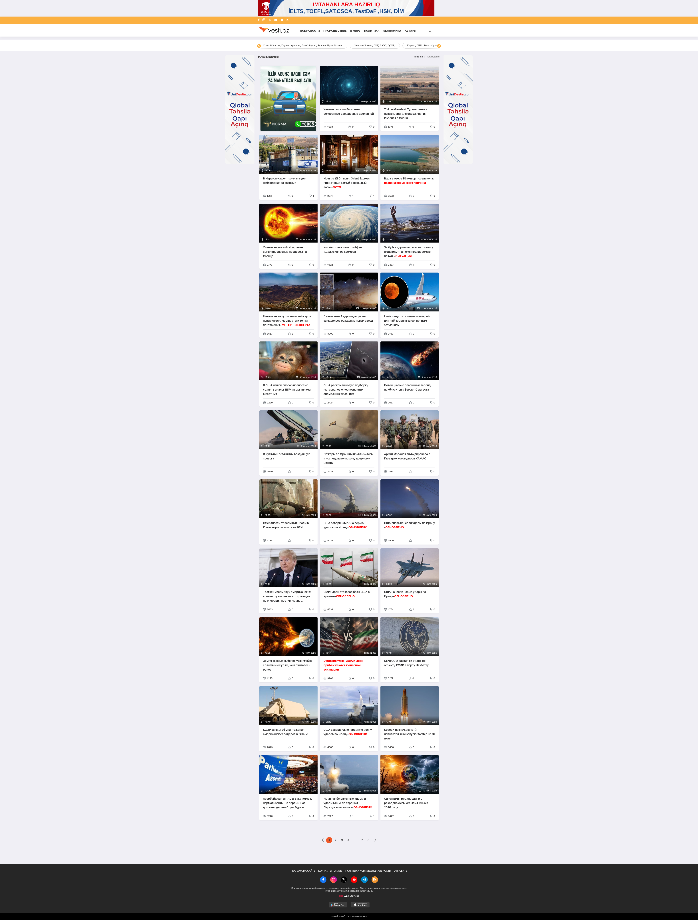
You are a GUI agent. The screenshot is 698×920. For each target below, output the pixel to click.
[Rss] (287, 20)
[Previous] (259, 46)
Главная (418, 56)
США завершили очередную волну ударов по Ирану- (348, 732)
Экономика (392, 30)
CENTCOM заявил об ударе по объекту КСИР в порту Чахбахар (406, 663)
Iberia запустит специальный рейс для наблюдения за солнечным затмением (407, 321)
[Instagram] (263, 20)
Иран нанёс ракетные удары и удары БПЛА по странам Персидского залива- (348, 803)
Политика (372, 30)
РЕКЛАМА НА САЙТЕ (303, 870)
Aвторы (410, 30)
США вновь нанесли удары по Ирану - (409, 525)
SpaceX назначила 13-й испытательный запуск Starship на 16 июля (409, 734)
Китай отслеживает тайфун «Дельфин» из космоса (343, 249)
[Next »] (375, 840)
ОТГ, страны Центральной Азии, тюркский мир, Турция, (294, 45)
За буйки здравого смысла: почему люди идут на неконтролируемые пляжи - (408, 252)
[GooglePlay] (338, 904)
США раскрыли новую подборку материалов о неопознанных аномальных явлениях (346, 389)
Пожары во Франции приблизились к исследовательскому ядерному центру (348, 458)
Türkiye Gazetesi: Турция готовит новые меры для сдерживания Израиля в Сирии (406, 114)
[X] (344, 880)
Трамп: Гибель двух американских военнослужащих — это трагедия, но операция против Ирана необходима (287, 596)
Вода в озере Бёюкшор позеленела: (409, 181)
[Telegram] (281, 20)
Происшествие (335, 30)
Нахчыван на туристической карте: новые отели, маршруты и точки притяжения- (287, 321)
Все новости (310, 30)
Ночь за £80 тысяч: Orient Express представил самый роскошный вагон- (347, 183)
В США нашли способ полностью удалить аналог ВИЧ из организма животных (287, 389)
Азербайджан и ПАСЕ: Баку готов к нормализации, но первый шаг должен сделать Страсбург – (287, 803)
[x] (269, 20)
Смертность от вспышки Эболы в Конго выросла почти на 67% (286, 525)
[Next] (439, 46)
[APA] (349, 896)
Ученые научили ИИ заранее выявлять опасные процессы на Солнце (285, 252)
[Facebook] (259, 20)
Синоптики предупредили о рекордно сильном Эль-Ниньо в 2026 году (406, 803)
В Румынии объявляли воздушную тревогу (286, 456)
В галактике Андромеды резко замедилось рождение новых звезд (348, 318)
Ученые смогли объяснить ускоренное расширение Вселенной (349, 111)
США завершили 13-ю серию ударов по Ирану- (345, 525)
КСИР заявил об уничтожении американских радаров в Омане (285, 732)
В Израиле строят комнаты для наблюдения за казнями (284, 181)
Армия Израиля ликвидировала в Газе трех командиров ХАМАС (407, 456)
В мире (355, 30)
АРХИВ (338, 870)
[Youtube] (275, 20)
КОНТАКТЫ (325, 870)
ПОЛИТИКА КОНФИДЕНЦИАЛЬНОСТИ (368, 870)
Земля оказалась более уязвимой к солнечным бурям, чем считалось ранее (287, 665)
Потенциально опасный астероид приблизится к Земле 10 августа (407, 387)
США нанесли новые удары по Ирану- (405, 594)
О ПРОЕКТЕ (400, 870)
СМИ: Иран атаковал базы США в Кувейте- (347, 594)
